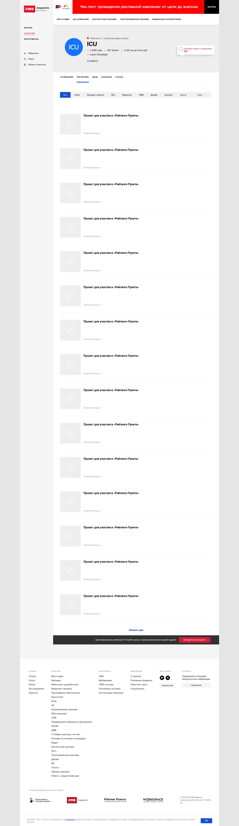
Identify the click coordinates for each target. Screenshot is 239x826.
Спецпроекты (137, 689)
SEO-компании (59, 714)
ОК (206, 820)
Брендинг (56, 680)
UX (52, 705)
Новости (33, 693)
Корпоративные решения (64, 709)
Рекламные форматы (141, 680)
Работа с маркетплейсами (65, 776)
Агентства (29, 33)
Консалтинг (57, 697)
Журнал (28, 28)
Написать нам (167, 686)
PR (52, 763)
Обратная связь (139, 684)
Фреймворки (105, 680)
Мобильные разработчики (64, 684)
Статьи (32, 676)
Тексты (55, 767)
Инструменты (31, 39)
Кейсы (32, 684)
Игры (54, 701)
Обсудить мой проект (195, 640)
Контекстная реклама (62, 747)
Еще (200, 95)
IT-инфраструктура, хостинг (65, 734)
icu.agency (92, 61)
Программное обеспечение (65, 693)
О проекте (136, 676)
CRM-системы (106, 684)
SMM (53, 730)
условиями (70, 819)
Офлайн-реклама (60, 772)
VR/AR (54, 726)
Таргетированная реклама (65, 755)
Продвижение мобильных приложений (71, 722)
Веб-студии (57, 676)
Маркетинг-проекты (61, 689)
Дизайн (55, 759)
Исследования (36, 689)
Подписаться (196, 685)
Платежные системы (109, 689)
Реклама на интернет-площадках (68, 738)
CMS (101, 676)
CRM (53, 718)
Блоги (32, 680)
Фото (54, 751)
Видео (54, 743)
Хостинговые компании (111, 693)
